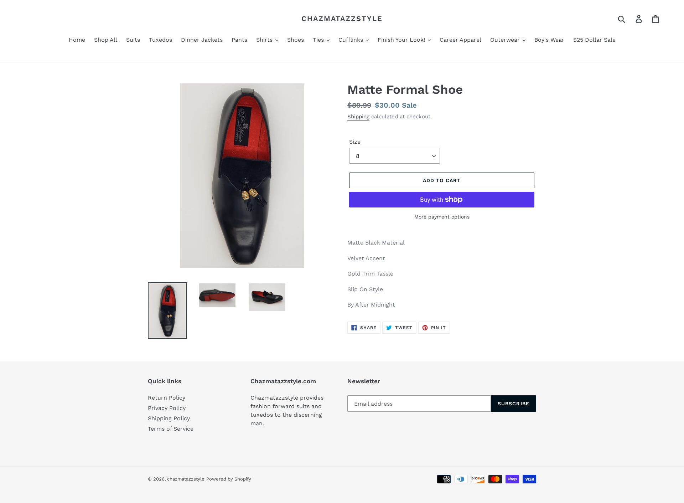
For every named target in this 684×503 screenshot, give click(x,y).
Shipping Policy (169, 418)
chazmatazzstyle (342, 18)
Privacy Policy (167, 408)
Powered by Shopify (228, 479)
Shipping (358, 116)
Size (355, 141)
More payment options (442, 217)
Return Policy (166, 397)
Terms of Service (170, 428)
